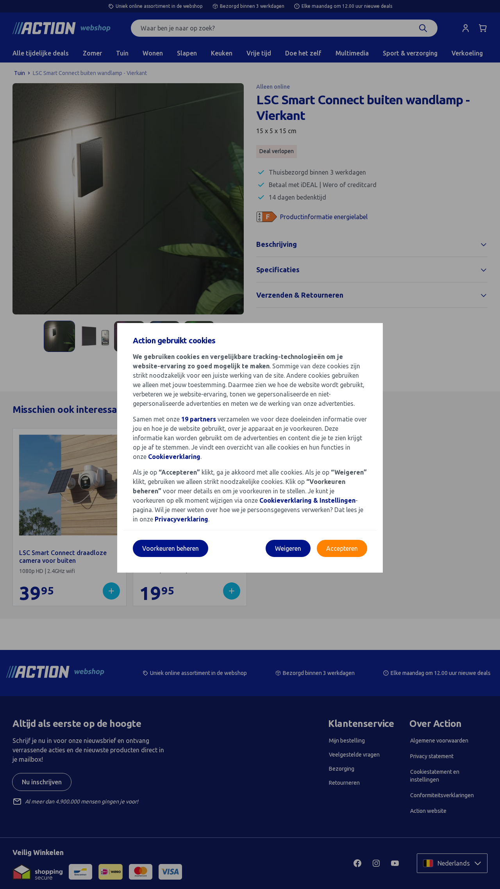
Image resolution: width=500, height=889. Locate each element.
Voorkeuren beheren (170, 548)
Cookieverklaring (174, 456)
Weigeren (288, 548)
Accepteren (342, 548)
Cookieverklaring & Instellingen (307, 500)
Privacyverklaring (181, 519)
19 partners (198, 419)
